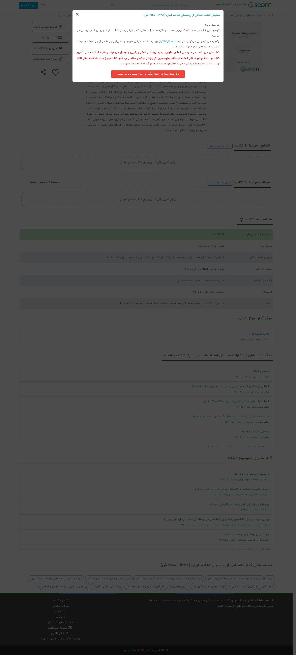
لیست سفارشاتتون (170, 41)
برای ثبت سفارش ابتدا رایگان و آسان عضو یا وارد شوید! (148, 74)
